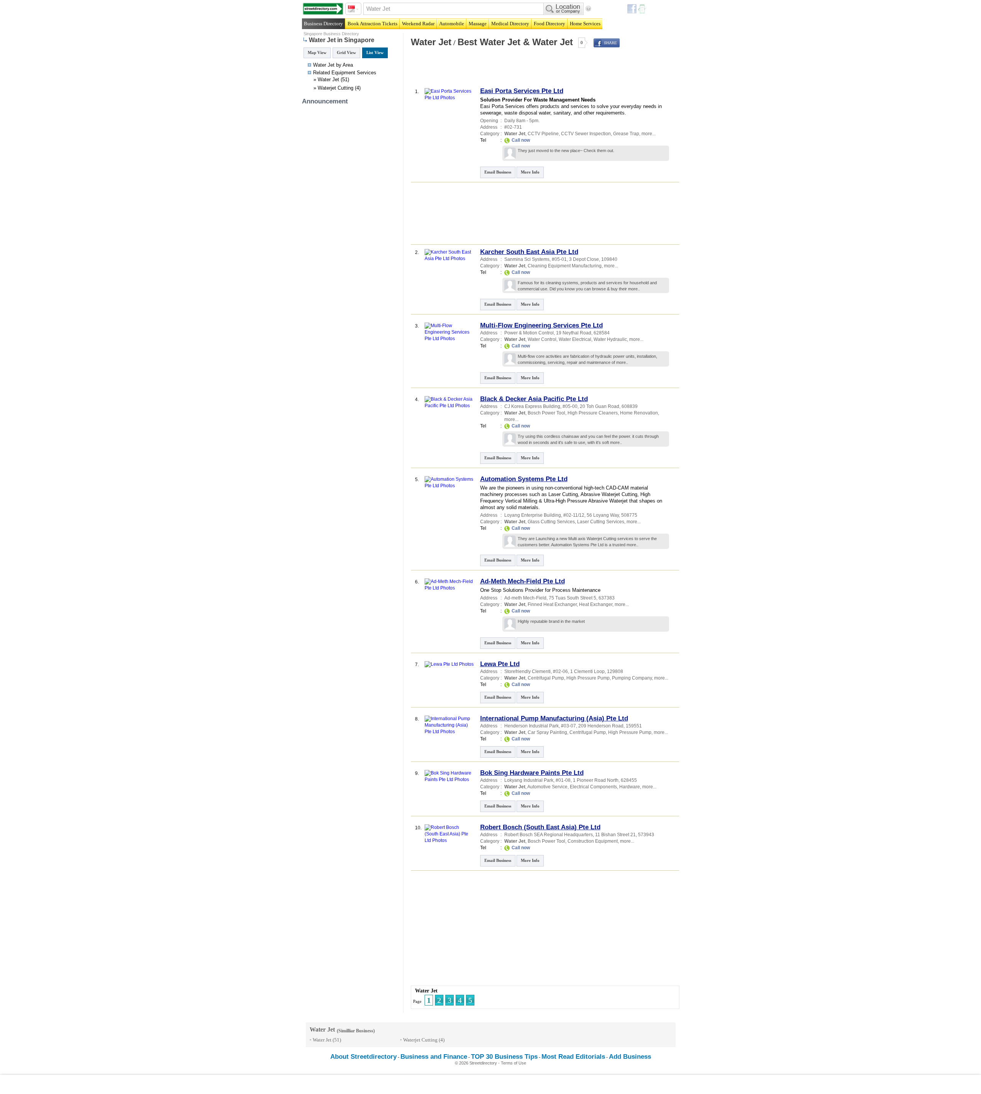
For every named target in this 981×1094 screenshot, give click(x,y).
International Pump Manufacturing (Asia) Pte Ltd (554, 718)
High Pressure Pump (588, 678)
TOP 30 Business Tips (504, 1056)
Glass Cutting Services (551, 521)
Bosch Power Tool (546, 413)
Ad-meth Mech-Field (525, 598)
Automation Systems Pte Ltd (524, 479)
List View (375, 52)
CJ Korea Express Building (532, 406)
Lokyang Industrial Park (528, 780)
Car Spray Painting (547, 732)
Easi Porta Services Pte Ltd (521, 91)
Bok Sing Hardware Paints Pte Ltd (532, 772)
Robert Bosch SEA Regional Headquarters (548, 834)
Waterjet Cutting (335, 88)
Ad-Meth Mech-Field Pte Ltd (522, 581)
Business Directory (323, 23)
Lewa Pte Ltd (500, 664)
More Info (530, 172)
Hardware (629, 786)
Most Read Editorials (573, 1056)
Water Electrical (575, 339)
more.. (634, 289)
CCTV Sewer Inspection (586, 133)
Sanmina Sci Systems (527, 259)
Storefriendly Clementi (527, 671)
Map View (317, 52)
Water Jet (328, 79)
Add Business (630, 1056)
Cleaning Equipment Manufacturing (565, 266)
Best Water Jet (489, 42)
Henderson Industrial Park (531, 726)
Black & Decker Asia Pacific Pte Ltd (534, 399)
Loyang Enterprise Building (532, 515)
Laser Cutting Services (600, 521)
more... (648, 133)
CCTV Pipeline (543, 133)
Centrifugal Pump (546, 678)
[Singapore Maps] (323, 9)
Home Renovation (639, 413)
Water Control (542, 339)
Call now (521, 140)
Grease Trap (626, 133)
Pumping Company (632, 678)
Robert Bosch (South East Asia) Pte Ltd (540, 827)
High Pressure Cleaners (593, 413)
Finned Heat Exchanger (552, 604)
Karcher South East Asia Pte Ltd (529, 251)
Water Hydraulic (610, 339)
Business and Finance (433, 1056)
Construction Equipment (593, 841)
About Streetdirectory (363, 1056)
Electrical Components (593, 786)
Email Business (497, 172)
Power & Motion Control (529, 333)
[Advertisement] (499, 70)
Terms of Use (513, 1063)
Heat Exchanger (595, 604)
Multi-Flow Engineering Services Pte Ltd (541, 325)
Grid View (346, 52)
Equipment (343, 72)
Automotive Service (547, 786)
